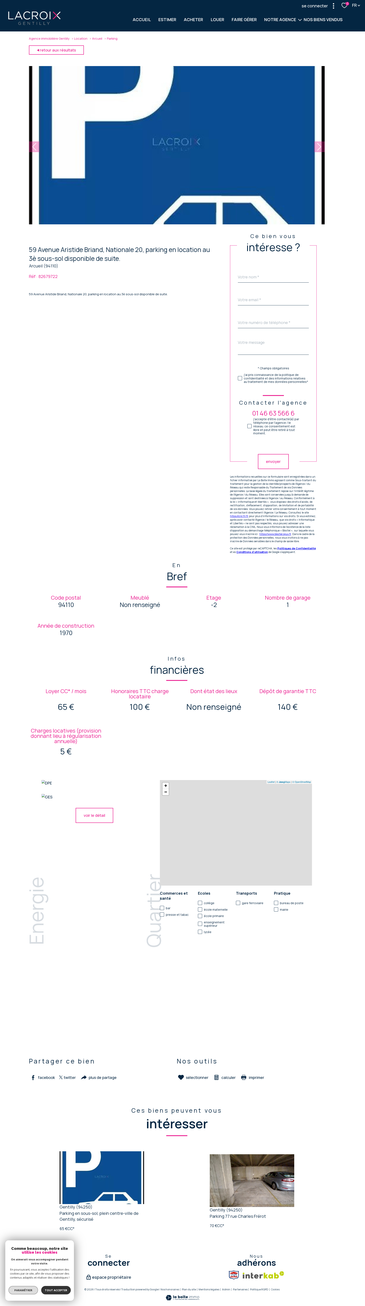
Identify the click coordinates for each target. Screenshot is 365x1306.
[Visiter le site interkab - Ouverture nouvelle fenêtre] (263, 1275)
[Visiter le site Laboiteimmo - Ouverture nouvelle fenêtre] (182, 1298)
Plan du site (189, 1289)
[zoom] (177, 222)
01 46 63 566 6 (273, 413)
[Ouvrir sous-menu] (300, 19)
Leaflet (271, 781)
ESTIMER (167, 19)
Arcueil (97, 38)
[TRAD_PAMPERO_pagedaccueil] (34, 24)
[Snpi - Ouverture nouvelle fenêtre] (234, 1275)
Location (80, 38)
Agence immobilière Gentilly (49, 38)
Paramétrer (23, 1290)
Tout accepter (56, 1290)
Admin (226, 1289)
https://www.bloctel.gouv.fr (275, 534)
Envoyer (273, 461)
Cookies (275, 1289)
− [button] (165, 792)
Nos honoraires (170, 1289)
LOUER (217, 19)
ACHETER (193, 19)
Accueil (142, 19)
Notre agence (280, 19)
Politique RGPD (259, 1289)
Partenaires (240, 1289)
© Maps (283, 781)
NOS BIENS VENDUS (323, 19)
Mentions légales (209, 1289)
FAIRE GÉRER (244, 19)
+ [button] (165, 785)
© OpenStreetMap (301, 781)
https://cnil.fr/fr (239, 516)
